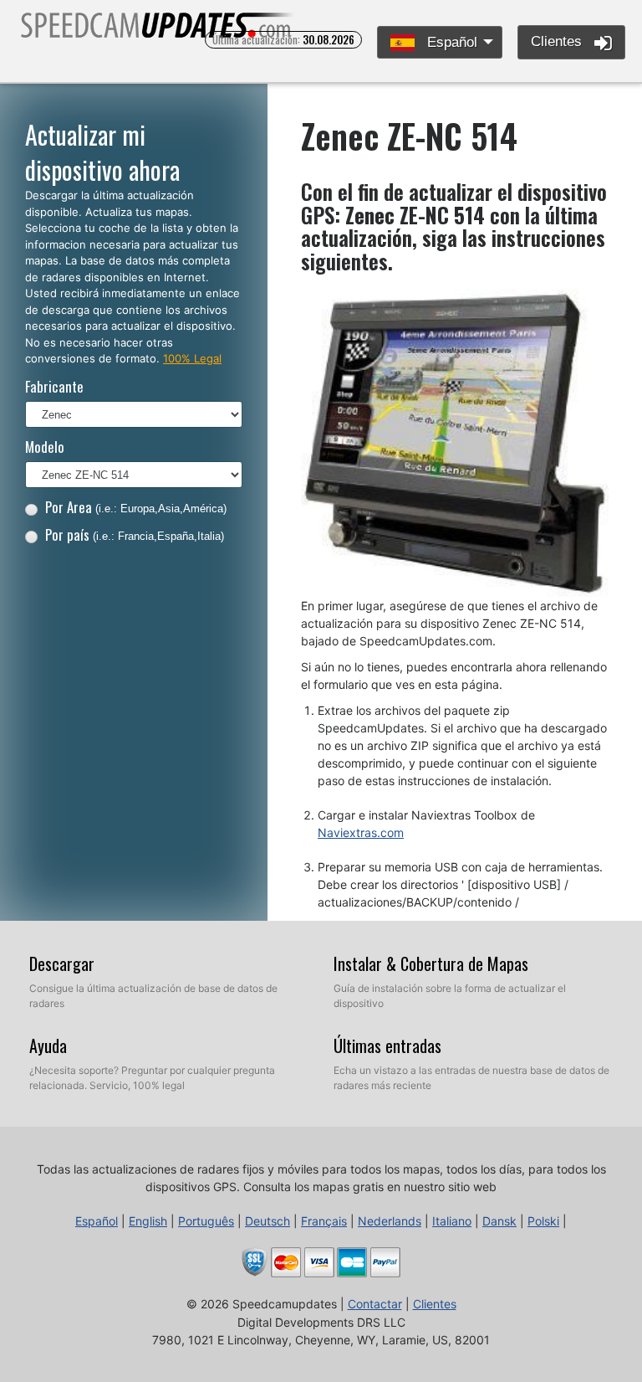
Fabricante (54, 386)
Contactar (375, 1304)
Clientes (558, 41)
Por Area (136, 506)
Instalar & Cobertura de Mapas (431, 963)
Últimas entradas (387, 1045)
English (148, 1221)
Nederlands (389, 1221)
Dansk (499, 1221)
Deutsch (267, 1221)
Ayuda (48, 1045)
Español (450, 42)
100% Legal (192, 358)
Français (324, 1221)
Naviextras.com (361, 832)
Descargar (61, 963)
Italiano (451, 1221)
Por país (134, 534)
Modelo (44, 446)
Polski (543, 1221)
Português (206, 1221)
